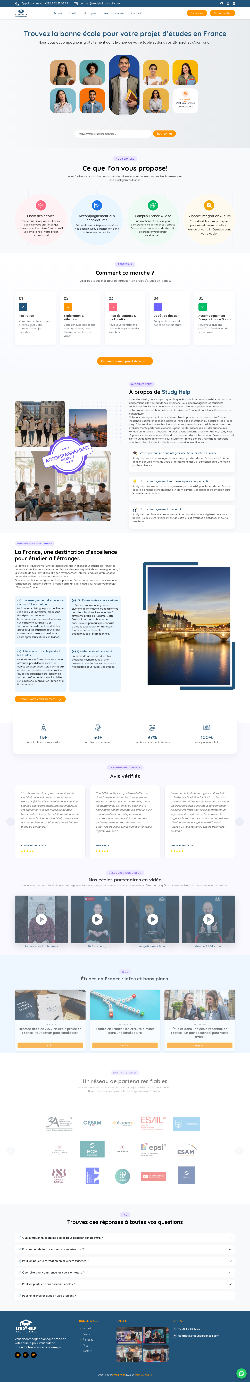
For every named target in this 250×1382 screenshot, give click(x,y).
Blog (106, 13)
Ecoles (73, 13)
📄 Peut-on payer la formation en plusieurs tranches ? (53, 1261)
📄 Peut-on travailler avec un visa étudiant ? (47, 1295)
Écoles (86, 1334)
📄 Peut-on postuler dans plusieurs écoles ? (46, 1284)
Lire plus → (50, 1045)
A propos (90, 13)
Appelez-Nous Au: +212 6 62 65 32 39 (45, 3)
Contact (136, 13)
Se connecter (222, 13)
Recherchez (164, 133)
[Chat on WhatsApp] (241, 1373)
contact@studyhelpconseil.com (100, 3)
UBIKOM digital (143, 1374)
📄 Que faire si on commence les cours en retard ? (51, 1272)
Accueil (58, 13)
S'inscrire (197, 13)
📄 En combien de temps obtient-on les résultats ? (51, 1249)
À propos (88, 1339)
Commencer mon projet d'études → (125, 361)
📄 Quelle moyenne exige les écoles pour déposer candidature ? (60, 1237)
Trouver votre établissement (38, 699)
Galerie (119, 13)
